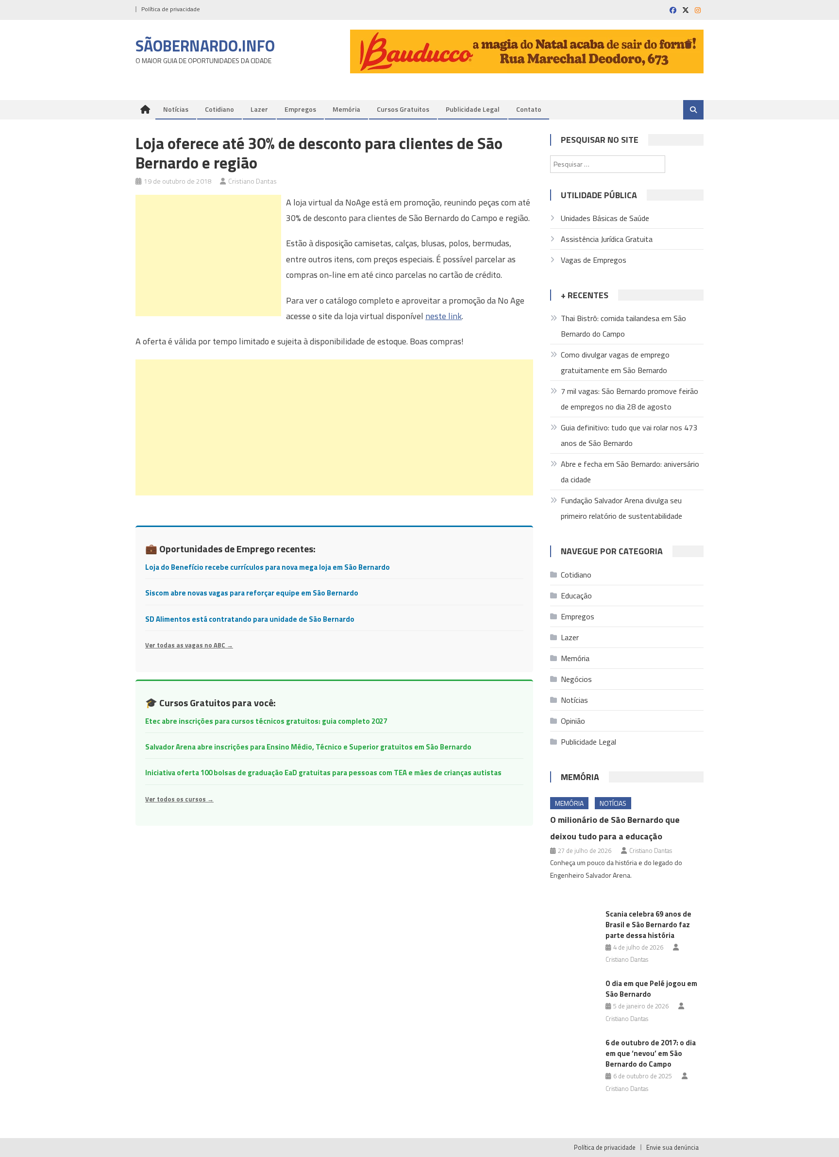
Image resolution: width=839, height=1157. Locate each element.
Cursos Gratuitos (403, 109)
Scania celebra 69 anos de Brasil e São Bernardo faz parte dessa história (648, 924)
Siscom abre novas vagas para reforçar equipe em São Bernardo (251, 592)
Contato (528, 109)
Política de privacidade (170, 9)
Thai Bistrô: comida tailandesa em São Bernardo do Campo (623, 326)
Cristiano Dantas (252, 181)
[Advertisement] (208, 255)
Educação (576, 595)
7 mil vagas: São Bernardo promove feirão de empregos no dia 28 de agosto (629, 398)
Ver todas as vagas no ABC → (189, 645)
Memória (346, 109)
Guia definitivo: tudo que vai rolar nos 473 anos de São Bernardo (629, 435)
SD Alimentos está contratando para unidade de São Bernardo (249, 619)
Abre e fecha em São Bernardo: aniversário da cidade (630, 471)
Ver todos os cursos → (179, 799)
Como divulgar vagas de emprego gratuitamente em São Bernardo (615, 362)
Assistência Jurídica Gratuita (607, 239)
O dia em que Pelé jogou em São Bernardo (651, 989)
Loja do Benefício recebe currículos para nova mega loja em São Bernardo (267, 567)
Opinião (573, 721)
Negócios (576, 679)
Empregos (300, 109)
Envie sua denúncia (672, 1147)
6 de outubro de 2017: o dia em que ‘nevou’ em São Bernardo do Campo (650, 1053)
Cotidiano (219, 109)
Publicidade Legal (473, 109)
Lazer (259, 109)
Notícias (175, 109)
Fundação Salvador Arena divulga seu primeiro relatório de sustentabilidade (621, 508)
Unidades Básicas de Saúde (605, 218)
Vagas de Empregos (593, 260)
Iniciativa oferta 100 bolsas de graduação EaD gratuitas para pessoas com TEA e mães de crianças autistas (323, 772)
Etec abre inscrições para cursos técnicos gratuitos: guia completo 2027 (266, 721)
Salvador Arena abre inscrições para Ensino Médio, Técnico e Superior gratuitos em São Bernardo (308, 746)
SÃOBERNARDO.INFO (205, 45)
